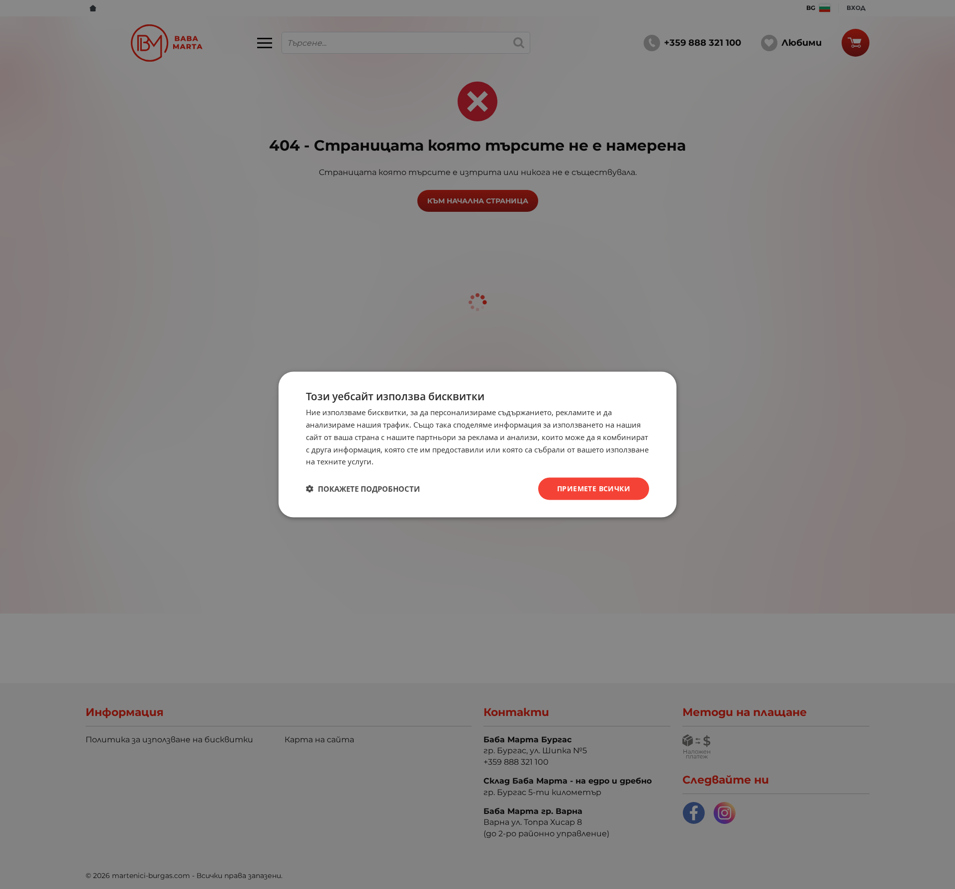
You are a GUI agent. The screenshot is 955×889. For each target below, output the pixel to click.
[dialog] (477, 445)
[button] (363, 488)
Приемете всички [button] (593, 488)
